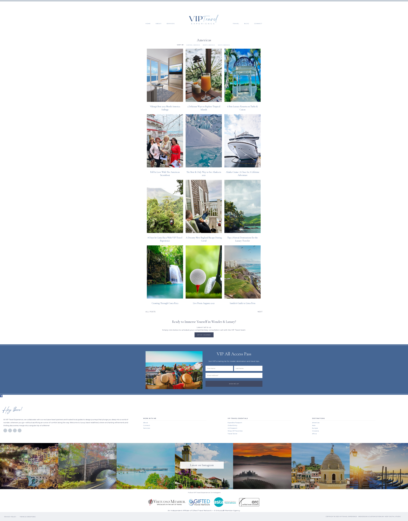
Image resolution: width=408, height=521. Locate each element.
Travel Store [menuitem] (232, 433)
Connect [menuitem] (258, 23)
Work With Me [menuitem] (149, 418)
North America (209, 45)
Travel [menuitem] (236, 23)
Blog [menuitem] (246, 23)
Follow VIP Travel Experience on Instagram (204, 492)
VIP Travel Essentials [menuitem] (238, 418)
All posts (151, 312)
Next (260, 312)
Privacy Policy (10, 516)
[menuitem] (206, 19)
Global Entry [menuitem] (232, 425)
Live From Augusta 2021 (204, 303)
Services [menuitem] (171, 23)
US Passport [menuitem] (232, 428)
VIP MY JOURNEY (204, 335)
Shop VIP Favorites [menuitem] (235, 431)
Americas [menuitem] (315, 422)
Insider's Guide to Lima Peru (242, 303)
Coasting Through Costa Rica (165, 303)
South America (224, 45)
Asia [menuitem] (313, 425)
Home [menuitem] (148, 23)
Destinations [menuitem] (318, 418)
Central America (193, 45)
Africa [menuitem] (314, 433)
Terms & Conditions (27, 516)
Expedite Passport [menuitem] (235, 422)
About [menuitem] (159, 23)
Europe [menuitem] (315, 428)
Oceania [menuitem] (315, 431)
